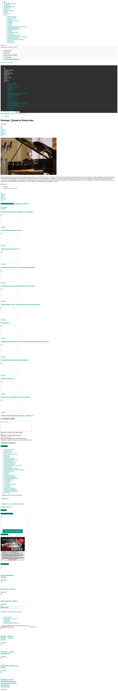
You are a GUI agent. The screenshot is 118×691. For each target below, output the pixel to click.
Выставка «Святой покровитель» (7, 652)
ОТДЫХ (9, 25)
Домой (2, 113)
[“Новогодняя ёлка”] (9, 374)
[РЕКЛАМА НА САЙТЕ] (5, 598)
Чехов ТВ (7, 492)
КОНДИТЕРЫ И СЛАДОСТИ (12, 465)
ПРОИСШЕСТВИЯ (9, 6)
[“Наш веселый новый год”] (9, 244)
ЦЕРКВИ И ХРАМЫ (13, 38)
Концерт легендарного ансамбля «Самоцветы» (17, 212)
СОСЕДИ (9, 23)
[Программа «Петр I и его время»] (5, 662)
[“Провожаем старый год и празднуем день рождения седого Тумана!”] (9, 337)
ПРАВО (6, 474)
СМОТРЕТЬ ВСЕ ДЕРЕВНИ (13, 531)
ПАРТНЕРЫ (7, 50)
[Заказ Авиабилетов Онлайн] (5, 572)
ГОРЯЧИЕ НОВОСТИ (10, 3)
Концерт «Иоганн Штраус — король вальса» (7, 637)
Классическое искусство (10, 188)
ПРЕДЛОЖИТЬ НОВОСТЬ (11, 59)
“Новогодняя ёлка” (8, 378)
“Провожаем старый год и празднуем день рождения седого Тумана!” (25, 341)
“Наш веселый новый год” (10, 249)
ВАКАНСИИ (10, 42)
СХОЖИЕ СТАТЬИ (7, 204)
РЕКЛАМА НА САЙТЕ (10, 55)
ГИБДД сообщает (12, 16)
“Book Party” (5, 323)
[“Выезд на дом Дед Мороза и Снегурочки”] (9, 392)
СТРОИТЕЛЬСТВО (10, 484)
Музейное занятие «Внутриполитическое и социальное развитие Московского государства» (9, 683)
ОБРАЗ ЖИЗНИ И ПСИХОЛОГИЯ (16, 26)
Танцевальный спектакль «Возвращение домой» (18, 267)
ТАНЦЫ (9, 19)
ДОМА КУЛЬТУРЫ (12, 32)
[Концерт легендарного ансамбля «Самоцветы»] (4, 207)
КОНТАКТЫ (7, 57)
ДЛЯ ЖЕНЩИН (9, 461)
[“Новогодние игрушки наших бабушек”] (9, 355)
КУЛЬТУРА (7, 13)
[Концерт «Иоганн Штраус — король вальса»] (5, 633)
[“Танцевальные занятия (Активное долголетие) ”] (9, 281)
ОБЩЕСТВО (7, 7)
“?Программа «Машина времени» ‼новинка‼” (17, 415)
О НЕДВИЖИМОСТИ (13, 35)
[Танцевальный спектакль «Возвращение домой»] (9, 262)
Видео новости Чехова (10, 453)
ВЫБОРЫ (10, 22)
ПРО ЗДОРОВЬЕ (12, 18)
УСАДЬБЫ (10, 33)
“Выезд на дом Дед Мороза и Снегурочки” (16, 397)
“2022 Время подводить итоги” (12, 230)
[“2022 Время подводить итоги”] (9, 225)
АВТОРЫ (6, 52)
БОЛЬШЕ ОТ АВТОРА (21, 204)
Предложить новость (8, 589)
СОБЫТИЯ (7, 5)
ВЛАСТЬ (6, 9)
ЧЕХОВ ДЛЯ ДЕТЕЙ (13, 20)
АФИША (9, 31)
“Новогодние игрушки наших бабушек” (15, 360)
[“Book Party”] (9, 318)
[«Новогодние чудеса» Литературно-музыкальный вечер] (9, 299)
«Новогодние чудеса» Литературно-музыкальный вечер (20, 304)
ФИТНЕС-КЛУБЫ (12, 29)
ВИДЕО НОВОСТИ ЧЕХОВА (15, 39)
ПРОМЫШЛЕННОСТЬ (13, 28)
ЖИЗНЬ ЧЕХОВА (9, 10)
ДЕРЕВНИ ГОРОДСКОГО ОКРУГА (17, 36)
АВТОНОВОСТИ (9, 449)
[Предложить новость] (5, 586)
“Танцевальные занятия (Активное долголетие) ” (18, 286)
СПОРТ (6, 12)
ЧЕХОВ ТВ (10, 41)
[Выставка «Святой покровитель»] (5, 648)
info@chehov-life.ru (16, 611)
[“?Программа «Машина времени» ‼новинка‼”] (9, 411)
